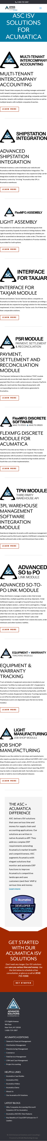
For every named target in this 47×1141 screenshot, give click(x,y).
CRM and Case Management (17, 1060)
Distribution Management (16, 1045)
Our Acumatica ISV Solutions (17, 1095)
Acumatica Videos (13, 1084)
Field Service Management (16, 1057)
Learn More (9, 109)
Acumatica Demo (12, 1087)
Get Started (23, 983)
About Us (9, 1091)
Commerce (10, 1053)
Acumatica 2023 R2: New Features (19, 1114)
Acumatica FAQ (12, 1080)
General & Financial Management (18, 1041)
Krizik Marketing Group (28, 1138)
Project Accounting (13, 1064)
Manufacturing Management (17, 1049)
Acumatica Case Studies (15, 1076)
